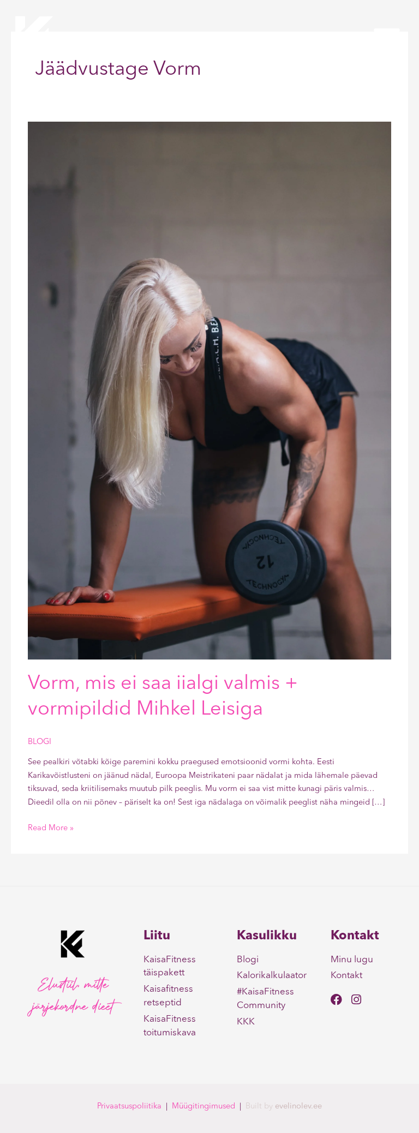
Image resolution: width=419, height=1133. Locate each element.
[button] (387, 37)
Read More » (51, 827)
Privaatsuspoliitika (129, 1106)
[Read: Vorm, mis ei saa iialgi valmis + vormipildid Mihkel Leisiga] (209, 391)
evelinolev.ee (298, 1106)
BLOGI (39, 742)
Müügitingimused (203, 1106)
